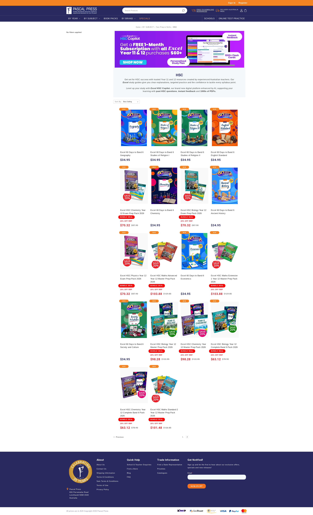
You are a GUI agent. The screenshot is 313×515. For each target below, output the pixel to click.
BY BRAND (127, 18)
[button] (179, 49)
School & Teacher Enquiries (139, 465)
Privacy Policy (103, 489)
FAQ (129, 477)
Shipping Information (106, 473)
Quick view (133, 125)
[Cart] (245, 10)
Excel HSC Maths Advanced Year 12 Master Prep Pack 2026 (163, 278)
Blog (129, 473)
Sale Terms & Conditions (107, 481)
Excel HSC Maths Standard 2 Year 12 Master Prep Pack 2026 (164, 412)
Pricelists (161, 469)
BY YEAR (73, 18)
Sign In (231, 3)
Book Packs (111, 18)
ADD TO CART (134, 130)
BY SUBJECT (91, 18)
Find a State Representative (169, 465)
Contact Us (101, 469)
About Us (101, 465)
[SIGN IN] (241, 10)
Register (243, 3)
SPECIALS (144, 18)
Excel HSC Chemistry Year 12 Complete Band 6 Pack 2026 (133, 412)
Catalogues (162, 473)
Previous (119, 437)
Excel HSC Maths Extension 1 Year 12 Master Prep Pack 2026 (224, 278)
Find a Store (132, 469)
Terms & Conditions (105, 477)
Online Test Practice (232, 18)
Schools (209, 18)
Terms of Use (102, 485)
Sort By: (118, 102)
